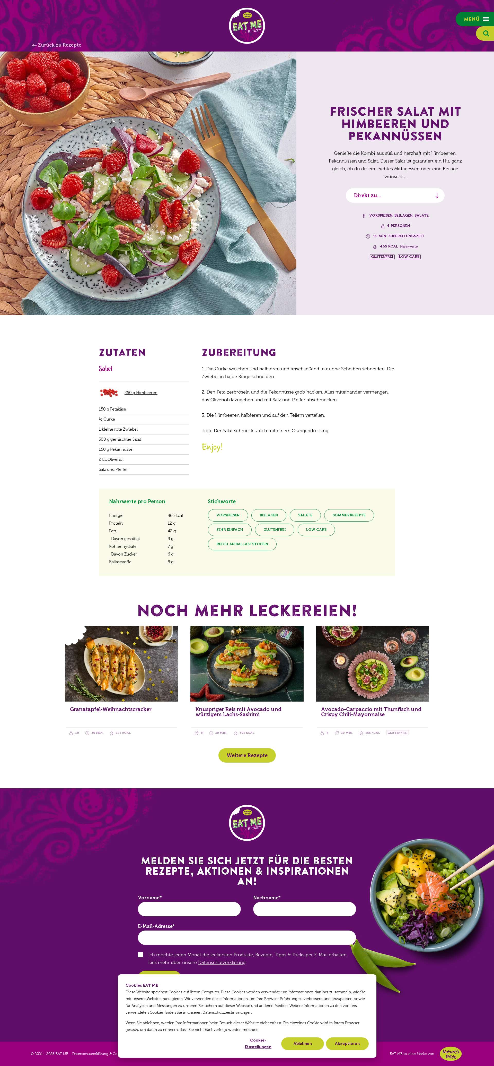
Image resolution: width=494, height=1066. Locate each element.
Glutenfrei (274, 529)
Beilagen (403, 215)
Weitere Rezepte (247, 755)
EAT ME (247, 26)
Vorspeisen (380, 215)
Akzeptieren (347, 1043)
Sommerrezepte (349, 515)
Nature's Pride (450, 1054)
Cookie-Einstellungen (258, 1043)
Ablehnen (302, 1043)
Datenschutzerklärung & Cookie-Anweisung (108, 1054)
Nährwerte (409, 246)
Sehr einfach (229, 529)
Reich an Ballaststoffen (242, 544)
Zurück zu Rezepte (59, 45)
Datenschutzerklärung (221, 962)
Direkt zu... (367, 195)
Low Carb (316, 529)
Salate (421, 215)
